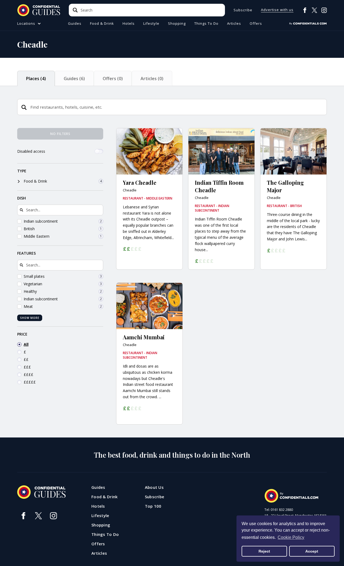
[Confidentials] (308, 23)
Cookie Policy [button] (291, 537)
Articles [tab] (152, 78)
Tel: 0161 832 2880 (278, 509)
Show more (29, 318)
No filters (60, 133)
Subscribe (243, 10)
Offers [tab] (113, 78)
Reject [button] (264, 551)
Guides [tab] (74, 78)
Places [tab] (36, 78)
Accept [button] (311, 551)
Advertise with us (277, 10)
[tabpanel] (172, 282)
